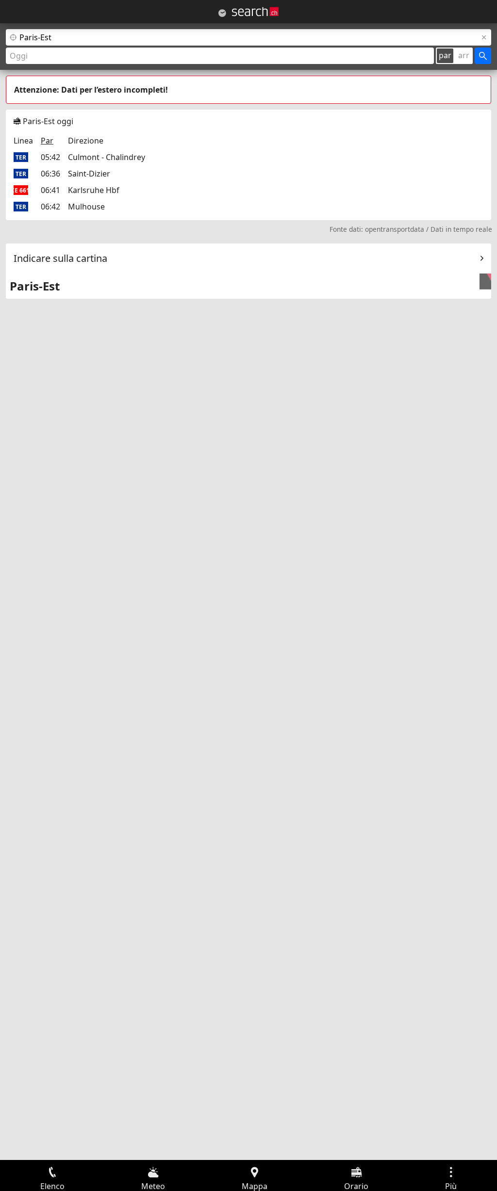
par (445, 55)
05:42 (50, 157)
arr (463, 55)
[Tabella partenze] (222, 13)
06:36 (50, 173)
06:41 (50, 190)
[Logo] (255, 11)
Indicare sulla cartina (60, 258)
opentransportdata (394, 229)
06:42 (50, 206)
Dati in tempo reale (461, 229)
